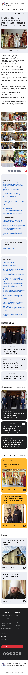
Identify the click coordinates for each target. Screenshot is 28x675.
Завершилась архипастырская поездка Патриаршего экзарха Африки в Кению (14, 273)
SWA (13, 9)
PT (26, 9)
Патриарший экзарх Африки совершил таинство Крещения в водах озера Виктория (13, 233)
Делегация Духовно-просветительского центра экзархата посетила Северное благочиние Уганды (14, 308)
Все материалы (21, 323)
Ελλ (23, 9)
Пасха (12, 248)
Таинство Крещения (8, 251)
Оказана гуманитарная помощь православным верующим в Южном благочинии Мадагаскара (13, 195)
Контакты (3, 639)
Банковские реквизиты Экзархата (10, 643)
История (3, 633)
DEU (16, 9)
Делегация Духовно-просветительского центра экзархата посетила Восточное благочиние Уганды (14, 291)
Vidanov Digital (19, 672)
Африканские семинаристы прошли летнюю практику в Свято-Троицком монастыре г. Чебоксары (13, 285)
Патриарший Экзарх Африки (6, 619)
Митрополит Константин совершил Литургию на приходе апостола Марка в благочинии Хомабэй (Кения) (13, 302)
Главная (3, 14)
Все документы (21, 387)
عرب (20, 9)
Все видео (22, 535)
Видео (17, 628)
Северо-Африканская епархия (7, 624)
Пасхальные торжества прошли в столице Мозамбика (12, 207)
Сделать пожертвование (12, 646)
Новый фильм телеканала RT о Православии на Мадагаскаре (11, 190)
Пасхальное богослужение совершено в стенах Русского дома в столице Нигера (13, 203)
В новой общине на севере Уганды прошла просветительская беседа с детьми (13, 297)
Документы (18, 622)
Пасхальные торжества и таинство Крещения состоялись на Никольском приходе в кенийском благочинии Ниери (13, 212)
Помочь (17, 619)
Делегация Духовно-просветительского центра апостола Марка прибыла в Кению (13, 264)
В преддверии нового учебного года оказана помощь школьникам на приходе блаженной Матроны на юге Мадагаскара (13, 185)
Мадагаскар (6, 248)
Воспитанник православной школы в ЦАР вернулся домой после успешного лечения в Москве (14, 269)
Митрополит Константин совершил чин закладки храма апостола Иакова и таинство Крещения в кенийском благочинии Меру (14, 227)
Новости (10, 14)
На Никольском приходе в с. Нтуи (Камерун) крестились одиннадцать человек (13, 221)
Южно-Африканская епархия (20, 14)
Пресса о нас (18, 625)
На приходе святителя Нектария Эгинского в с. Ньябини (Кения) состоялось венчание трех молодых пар (13, 279)
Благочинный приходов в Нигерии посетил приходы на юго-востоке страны (12, 314)
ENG (6, 9)
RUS (2, 9)
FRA (9, 9)
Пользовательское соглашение (18, 669)
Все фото (22, 455)
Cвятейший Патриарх (7, 615)
